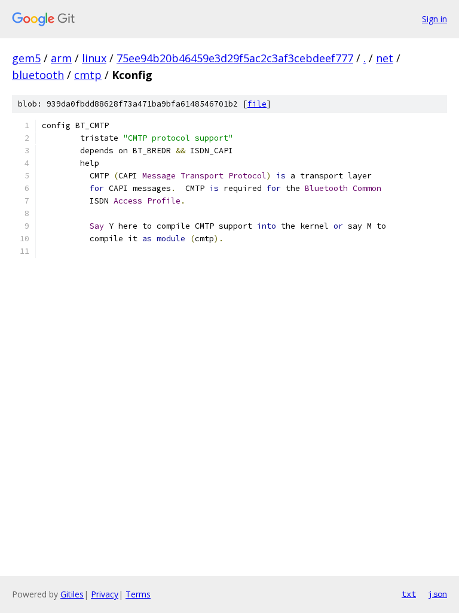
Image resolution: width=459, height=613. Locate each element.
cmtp (88, 75)
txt (409, 593)
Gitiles (72, 594)
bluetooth (38, 75)
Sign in (434, 19)
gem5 (26, 58)
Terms (138, 594)
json (437, 593)
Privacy (104, 594)
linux (94, 58)
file (257, 104)
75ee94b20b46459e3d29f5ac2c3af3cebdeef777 (235, 58)
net (384, 58)
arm (61, 58)
